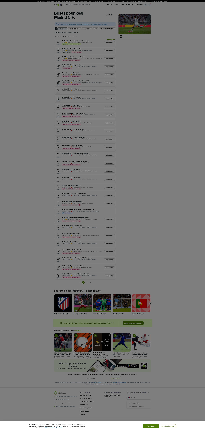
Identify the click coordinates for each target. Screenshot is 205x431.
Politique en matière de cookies (53, 427)
